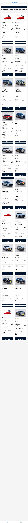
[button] (7, 41)
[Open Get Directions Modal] (12, 1)
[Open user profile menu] (19, 1)
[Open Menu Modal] (2, 1)
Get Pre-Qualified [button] (7, 43)
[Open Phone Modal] (16, 1)
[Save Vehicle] (12, 23)
